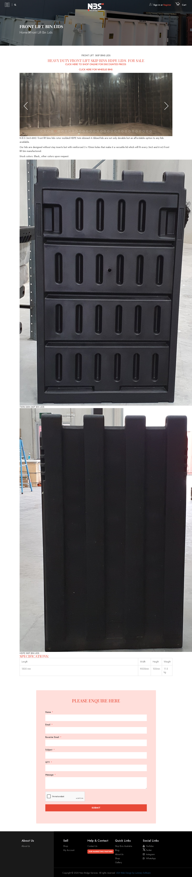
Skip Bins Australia (123, 846)
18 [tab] (101, 131)
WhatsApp (151, 858)
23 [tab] (119, 131)
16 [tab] (94, 131)
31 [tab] (147, 131)
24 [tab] (122, 131)
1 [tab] (41, 131)
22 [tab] (115, 131)
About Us (26, 846)
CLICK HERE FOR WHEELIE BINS (96, 69)
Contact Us (92, 846)
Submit (96, 807)
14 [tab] (87, 131)
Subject (48, 750)
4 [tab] (52, 131)
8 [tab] (66, 131)
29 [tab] (140, 131)
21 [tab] (112, 131)
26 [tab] (129, 131)
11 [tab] (77, 131)
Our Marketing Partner (101, 851)
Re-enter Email (52, 737)
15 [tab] (91, 131)
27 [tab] (133, 131)
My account (68, 850)
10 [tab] (73, 131)
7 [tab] (62, 131)
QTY (47, 762)
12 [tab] (80, 131)
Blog (117, 850)
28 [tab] (137, 131)
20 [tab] (108, 131)
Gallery (118, 862)
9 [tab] (70, 131)
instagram (150, 854)
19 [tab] (105, 131)
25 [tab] (126, 131)
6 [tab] (59, 131)
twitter (148, 850)
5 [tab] (55, 131)
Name (48, 712)
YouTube (150, 846)
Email (47, 725)
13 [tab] (84, 131)
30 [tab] (144, 131)
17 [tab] (98, 131)
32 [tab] (151, 131)
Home (24, 32)
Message (49, 775)
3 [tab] (48, 131)
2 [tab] (45, 131)
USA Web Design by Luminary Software (133, 872)
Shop (65, 846)
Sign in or (162, 4)
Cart (182, 4)
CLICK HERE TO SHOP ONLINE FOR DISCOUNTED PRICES (96, 64)
